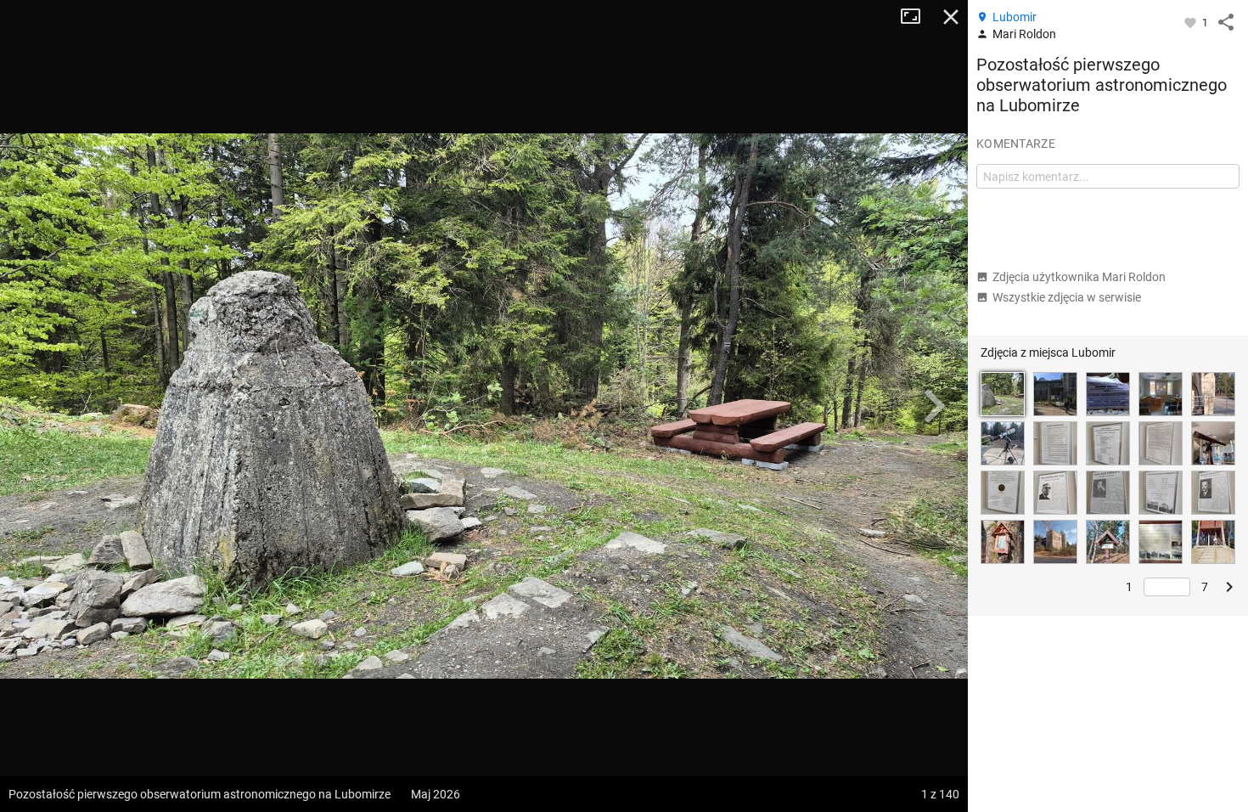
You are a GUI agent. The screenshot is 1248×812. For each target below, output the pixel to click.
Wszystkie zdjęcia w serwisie (1066, 297)
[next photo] (934, 406)
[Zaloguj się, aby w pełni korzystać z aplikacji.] (1191, 22)
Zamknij (951, 17)
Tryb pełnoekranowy (917, 17)
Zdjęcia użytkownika (1079, 277)
